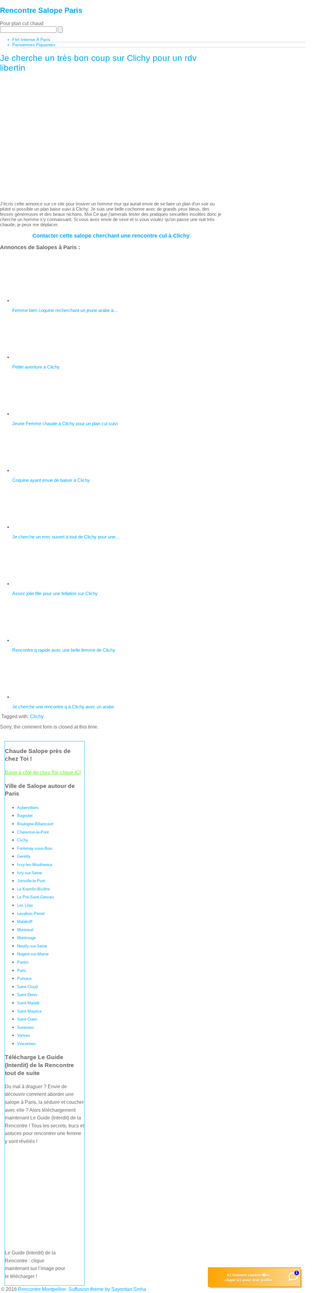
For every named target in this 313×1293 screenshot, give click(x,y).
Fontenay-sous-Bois (35, 848)
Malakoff (24, 921)
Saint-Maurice (29, 1011)
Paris (21, 970)
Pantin (22, 962)
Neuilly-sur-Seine (32, 946)
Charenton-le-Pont (33, 832)
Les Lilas (25, 905)
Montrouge (26, 937)
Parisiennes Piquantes (33, 44)
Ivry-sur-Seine (29, 873)
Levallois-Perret (31, 913)
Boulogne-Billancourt (35, 824)
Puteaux (24, 978)
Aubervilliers (28, 807)
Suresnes (25, 1027)
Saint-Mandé (28, 1003)
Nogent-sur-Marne (33, 954)
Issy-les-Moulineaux (35, 864)
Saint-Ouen (27, 1019)
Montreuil (25, 930)
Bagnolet (25, 815)
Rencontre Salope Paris (41, 10)
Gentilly (24, 856)
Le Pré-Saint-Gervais (35, 897)
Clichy (37, 716)
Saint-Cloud (27, 986)
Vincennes (26, 1043)
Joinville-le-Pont (31, 881)
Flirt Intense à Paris (31, 39)
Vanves (23, 1035)
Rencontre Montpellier (42, 1289)
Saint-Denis (27, 994)
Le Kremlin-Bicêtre (33, 889)
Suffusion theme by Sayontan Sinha (107, 1289)
